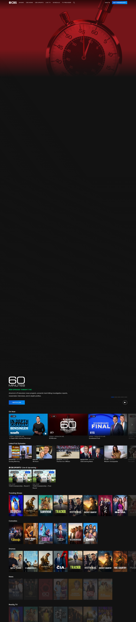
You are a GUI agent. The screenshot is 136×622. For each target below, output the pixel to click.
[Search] (74, 2)
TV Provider (66, 2)
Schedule (56, 2)
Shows (21, 2)
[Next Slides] (131, 479)
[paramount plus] (13, 2)
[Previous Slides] (4, 479)
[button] (28, 427)
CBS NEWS (29, 2)
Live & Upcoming (28, 468)
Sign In (107, 2)
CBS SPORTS (39, 2)
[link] (119, 2)
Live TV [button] (48, 2)
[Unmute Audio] (125, 402)
